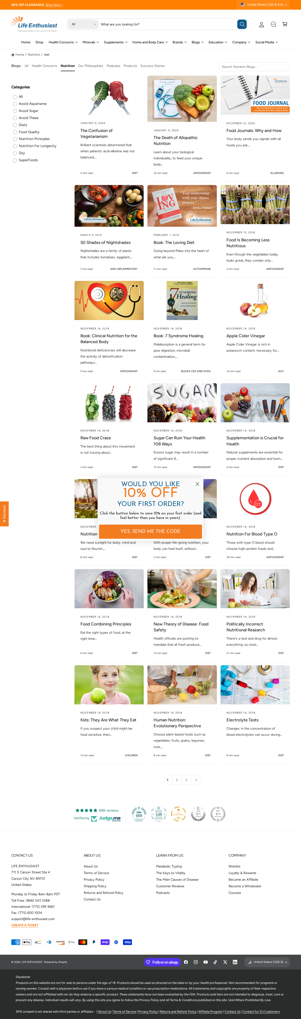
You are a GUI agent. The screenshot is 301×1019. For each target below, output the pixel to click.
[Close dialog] (197, 484)
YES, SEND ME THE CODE (150, 531)
